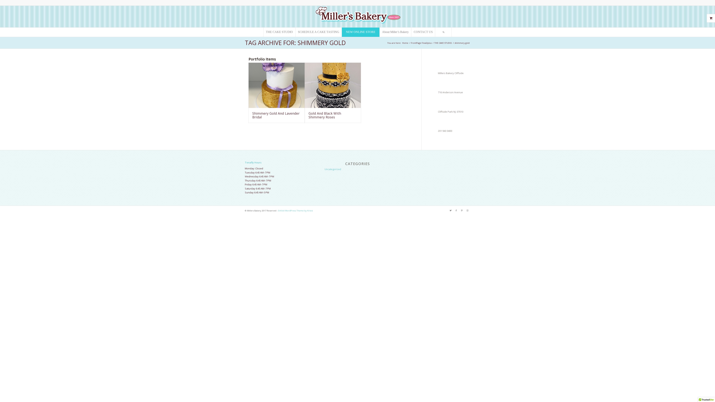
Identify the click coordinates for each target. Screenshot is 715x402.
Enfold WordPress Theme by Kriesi (295, 210)
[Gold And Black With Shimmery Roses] (333, 85)
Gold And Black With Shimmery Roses (325, 115)
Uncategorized (333, 169)
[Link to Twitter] (450, 210)
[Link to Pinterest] (462, 210)
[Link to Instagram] (467, 210)
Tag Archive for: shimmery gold (295, 43)
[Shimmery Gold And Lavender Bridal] (277, 85)
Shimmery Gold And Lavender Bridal (276, 115)
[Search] (443, 32)
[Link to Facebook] (456, 210)
